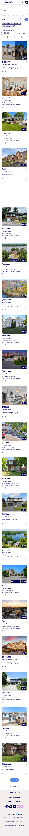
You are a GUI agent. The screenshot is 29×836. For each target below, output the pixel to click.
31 (25, 403)
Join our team (14, 797)
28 (25, 760)
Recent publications (20, 33)
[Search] (22, 2)
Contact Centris (14, 801)
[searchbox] (13, 16)
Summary (8, 33)
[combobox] (14, 15)
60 (25, 545)
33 (25, 724)
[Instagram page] (7, 806)
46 (25, 688)
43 (25, 165)
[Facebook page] (10, 806)
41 (25, 331)
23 (25, 129)
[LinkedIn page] (14, 806)
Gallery (1, 33)
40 (25, 260)
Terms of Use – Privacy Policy (14, 821)
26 (25, 58)
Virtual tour (14, 260)
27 (25, 438)
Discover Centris (14, 793)
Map (5, 33)
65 (25, 617)
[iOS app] (18, 806)
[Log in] (26, 2)
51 (25, 653)
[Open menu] (1, 2)
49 (25, 296)
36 (25, 93)
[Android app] (22, 806)
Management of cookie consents (14, 826)
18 (25, 224)
